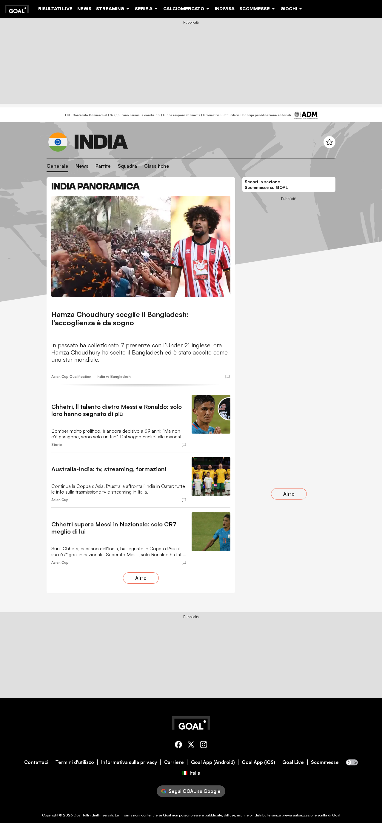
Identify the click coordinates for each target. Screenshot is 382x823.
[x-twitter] (191, 745)
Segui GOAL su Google (195, 791)
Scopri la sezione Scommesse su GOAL (266, 184)
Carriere (174, 762)
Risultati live (55, 8)
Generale (57, 166)
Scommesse (325, 762)
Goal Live (293, 762)
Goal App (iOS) (258, 762)
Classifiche (156, 166)
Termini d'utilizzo (75, 762)
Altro (141, 578)
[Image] (140, 246)
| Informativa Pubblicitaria (220, 115)
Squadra (127, 166)
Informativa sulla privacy (129, 762)
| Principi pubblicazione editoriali (265, 115)
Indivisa (225, 8)
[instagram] (203, 745)
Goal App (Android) (213, 762)
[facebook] (178, 745)
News (84, 8)
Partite (103, 166)
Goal (77, 815)
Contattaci (36, 762)
